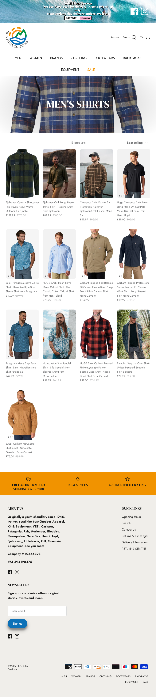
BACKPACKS (132, 57)
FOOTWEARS (105, 57)
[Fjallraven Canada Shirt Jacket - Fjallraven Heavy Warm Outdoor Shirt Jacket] (22, 173)
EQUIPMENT (70, 69)
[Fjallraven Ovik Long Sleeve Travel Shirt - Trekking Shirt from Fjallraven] (59, 173)
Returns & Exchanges (135, 536)
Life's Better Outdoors (18, 667)
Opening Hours (131, 517)
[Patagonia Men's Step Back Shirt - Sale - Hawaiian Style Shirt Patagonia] (22, 334)
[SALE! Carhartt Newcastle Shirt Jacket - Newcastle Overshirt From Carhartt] (22, 415)
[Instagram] (144, 11)
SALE (91, 69)
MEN (18, 57)
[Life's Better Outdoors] (17, 37)
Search (126, 523)
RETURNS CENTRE (134, 549)
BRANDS (56, 57)
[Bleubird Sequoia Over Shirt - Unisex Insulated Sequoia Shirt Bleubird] (133, 334)
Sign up (17, 623)
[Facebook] (134, 11)
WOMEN (35, 57)
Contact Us (129, 529)
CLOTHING (79, 57)
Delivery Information (134, 542)
